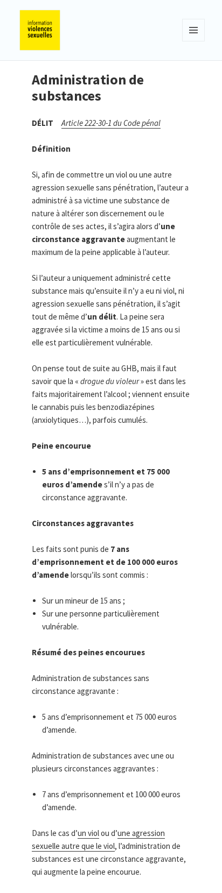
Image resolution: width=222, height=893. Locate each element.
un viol (88, 833)
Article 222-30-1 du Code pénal (111, 123)
